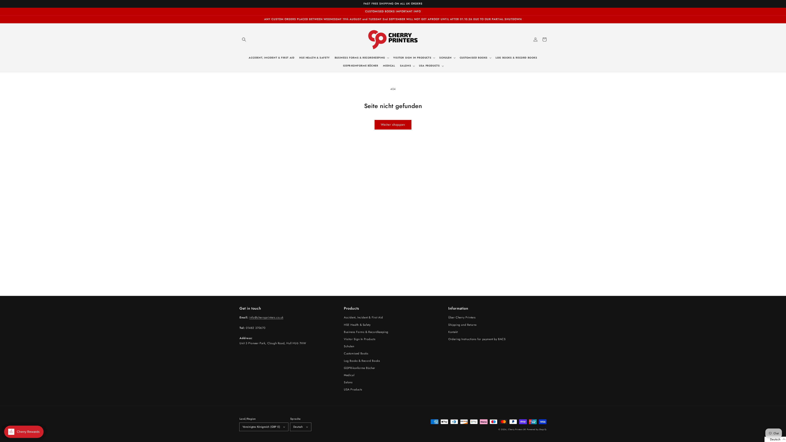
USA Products (353, 389)
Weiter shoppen (393, 124)
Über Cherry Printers (462, 317)
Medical (349, 375)
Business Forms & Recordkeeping (366, 332)
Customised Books (356, 353)
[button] (243, 39)
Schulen (349, 346)
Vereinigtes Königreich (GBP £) (261, 427)
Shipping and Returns (462, 325)
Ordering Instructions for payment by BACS (477, 339)
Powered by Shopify (537, 429)
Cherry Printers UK (517, 429)
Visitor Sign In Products (359, 339)
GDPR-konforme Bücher (359, 368)
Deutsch (298, 427)
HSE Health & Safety (357, 325)
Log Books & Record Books (362, 361)
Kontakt (453, 332)
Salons (348, 382)
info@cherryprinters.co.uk (266, 317)
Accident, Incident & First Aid (363, 317)
